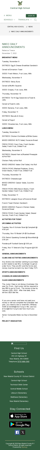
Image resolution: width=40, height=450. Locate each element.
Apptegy (24, 447)
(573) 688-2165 (23, 361)
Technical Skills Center (19, 385)
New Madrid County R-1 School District (19, 376)
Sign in (31, 16)
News (31, 27)
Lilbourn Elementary (19, 393)
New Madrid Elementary (19, 401)
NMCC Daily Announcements (22, 31)
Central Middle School (19, 389)
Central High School (15, 27)
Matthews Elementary (19, 397)
